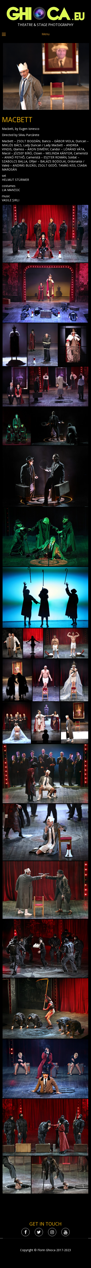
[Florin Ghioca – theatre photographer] (46, 19)
